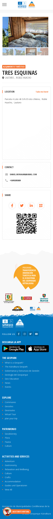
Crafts (8, 477)
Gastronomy (11, 465)
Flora (7, 437)
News (7, 382)
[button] (6, 32)
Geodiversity (11, 433)
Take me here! (42, 91)
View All (8, 489)
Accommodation (13, 481)
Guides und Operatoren (16, 485)
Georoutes (10, 410)
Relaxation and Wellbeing (17, 469)
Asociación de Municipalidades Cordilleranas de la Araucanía (25, 508)
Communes (10, 402)
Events (8, 386)
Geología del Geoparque (16, 374)
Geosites (9, 406)
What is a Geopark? (14, 362)
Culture (8, 445)
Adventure (10, 461)
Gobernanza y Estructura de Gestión (22, 370)
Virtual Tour (10, 414)
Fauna (8, 441)
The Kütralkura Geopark (16, 366)
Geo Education (12, 378)
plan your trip (11, 418)
